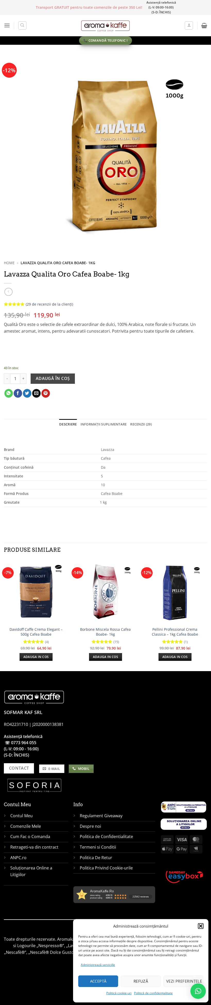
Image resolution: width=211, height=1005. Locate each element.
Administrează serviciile (98, 965)
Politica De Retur (96, 857)
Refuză (141, 981)
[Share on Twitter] (27, 393)
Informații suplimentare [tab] (104, 424)
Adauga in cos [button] (36, 657)
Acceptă (98, 981)
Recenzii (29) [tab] (141, 424)
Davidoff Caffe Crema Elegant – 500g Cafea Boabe (36, 632)
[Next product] (8, 292)
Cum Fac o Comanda (30, 836)
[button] (200, 926)
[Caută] (22, 25)
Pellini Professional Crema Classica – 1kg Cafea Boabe (175, 632)
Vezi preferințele (184, 981)
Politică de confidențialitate (153, 993)
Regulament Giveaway (102, 816)
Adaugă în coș (53, 378)
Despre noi (91, 826)
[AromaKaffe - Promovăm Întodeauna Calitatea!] (105, 25)
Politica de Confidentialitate (106, 836)
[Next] (207, 615)
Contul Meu (21, 816)
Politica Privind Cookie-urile (106, 868)
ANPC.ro (18, 857)
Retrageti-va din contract (34, 847)
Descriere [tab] (68, 424)
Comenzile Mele (25, 826)
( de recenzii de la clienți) (49, 304)
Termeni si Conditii (98, 847)
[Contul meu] (189, 25)
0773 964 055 (23, 742)
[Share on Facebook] (18, 393)
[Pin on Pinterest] (45, 393)
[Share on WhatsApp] (8, 393)
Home (9, 262)
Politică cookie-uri (118, 993)
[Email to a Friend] (36, 393)
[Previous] (4, 615)
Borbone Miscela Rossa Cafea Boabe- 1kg (105, 632)
